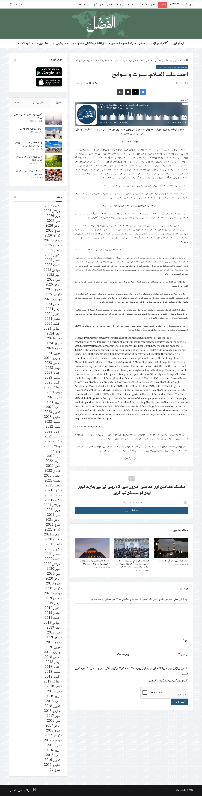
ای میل (183, 654)
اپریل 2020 (52, 579)
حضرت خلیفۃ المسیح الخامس (128, 43)
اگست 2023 (52, 382)
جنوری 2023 (52, 417)
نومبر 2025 (53, 250)
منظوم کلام (26, 43)
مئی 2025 (53, 280)
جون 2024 (53, 333)
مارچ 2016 (53, 755)
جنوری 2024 (52, 358)
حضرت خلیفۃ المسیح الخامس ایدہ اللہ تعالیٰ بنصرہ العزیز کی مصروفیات (115, 4)
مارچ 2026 (53, 231)
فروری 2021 (52, 530)
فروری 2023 (52, 412)
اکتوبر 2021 (52, 490)
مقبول (58, 103)
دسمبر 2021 (52, 481)
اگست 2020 (52, 559)
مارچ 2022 (53, 466)
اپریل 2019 (52, 637)
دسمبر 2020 (52, 539)
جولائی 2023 (52, 387)
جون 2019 (53, 628)
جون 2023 (53, 392)
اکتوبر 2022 (52, 431)
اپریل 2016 (52, 750)
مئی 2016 (53, 745)
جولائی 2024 (52, 329)
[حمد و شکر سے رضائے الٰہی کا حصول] (171, 548)
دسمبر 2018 (52, 657)
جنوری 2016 (52, 765)
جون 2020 (53, 569)
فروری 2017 (52, 735)
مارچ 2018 (53, 701)
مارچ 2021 (53, 525)
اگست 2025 (52, 265)
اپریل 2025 (52, 284)
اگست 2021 (52, 500)
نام (185, 640)
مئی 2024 (53, 338)
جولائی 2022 (52, 446)
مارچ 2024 (53, 348)
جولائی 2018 (52, 681)
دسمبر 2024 (52, 304)
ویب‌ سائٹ (123, 654)
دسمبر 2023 (52, 363)
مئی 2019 (53, 632)
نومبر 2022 (53, 427)
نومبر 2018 (53, 662)
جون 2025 (53, 275)
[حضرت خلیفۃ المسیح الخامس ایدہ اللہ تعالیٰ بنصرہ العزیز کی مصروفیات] (92, 548)
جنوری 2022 (52, 476)
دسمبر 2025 (52, 245)
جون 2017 (53, 716)
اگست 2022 (52, 441)
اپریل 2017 (52, 726)
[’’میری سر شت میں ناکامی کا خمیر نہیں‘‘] (53, 119)
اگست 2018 (52, 677)
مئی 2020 (53, 574)
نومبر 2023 (53, 368)
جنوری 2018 (52, 711)
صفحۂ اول (179, 60)
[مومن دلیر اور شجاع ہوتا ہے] (53, 133)
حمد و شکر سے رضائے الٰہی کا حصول (173, 561)
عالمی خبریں (62, 43)
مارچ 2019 (53, 642)
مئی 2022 (53, 456)
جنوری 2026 (52, 240)
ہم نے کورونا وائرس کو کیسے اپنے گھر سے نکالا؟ (29, 158)
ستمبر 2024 (52, 319)
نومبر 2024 (53, 309)
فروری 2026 (52, 235)
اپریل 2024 (52, 343)
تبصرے (18, 103)
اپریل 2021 (52, 520)
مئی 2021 (53, 515)
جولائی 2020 (52, 564)
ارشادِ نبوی (178, 43)
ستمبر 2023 (52, 378)
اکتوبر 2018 (52, 667)
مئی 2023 (53, 397)
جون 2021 (53, 510)
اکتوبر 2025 (52, 255)
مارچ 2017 (53, 730)
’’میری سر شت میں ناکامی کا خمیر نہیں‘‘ (28, 116)
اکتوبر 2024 (52, 314)
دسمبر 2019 (52, 598)
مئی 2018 (53, 691)
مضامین (43, 43)
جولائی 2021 (52, 505)
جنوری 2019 (52, 652)
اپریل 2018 (52, 696)
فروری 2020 (52, 588)
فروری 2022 (52, 471)
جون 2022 (53, 451)
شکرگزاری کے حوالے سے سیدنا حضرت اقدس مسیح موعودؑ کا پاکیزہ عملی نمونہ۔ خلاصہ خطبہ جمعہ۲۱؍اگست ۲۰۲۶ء (132, 564)
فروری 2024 (52, 353)
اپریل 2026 (52, 226)
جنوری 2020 (52, 593)
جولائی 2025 (52, 270)
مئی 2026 (53, 221)
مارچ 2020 (53, 583)
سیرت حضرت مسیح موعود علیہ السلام (137, 60)
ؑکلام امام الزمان (158, 43)
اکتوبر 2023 (52, 373)
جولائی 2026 (52, 211)
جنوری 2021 (52, 534)
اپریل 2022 (52, 461)
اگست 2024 (52, 324)
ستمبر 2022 (52, 436)
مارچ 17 (55, 770)
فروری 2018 (52, 706)
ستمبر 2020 (52, 554)
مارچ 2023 (53, 407)
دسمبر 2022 (52, 422)
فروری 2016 (52, 760)
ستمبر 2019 (52, 613)
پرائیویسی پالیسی (19, 790)
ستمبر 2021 (52, 495)
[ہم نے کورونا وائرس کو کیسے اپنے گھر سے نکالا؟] (53, 161)
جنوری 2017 (52, 740)
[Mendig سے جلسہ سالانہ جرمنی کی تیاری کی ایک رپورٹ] (53, 147)
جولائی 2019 (52, 623)
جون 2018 (53, 686)
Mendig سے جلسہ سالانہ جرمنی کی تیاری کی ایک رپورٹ (28, 144)
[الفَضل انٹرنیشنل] (101, 23)
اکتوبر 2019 (52, 608)
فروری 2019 (52, 647)
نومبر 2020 (53, 544)
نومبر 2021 (53, 485)
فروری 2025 (52, 294)
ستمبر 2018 (52, 672)
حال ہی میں (38, 103)
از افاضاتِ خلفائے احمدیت (90, 43)
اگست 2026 (52, 206)
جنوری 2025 (52, 299)
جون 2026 (53, 216)
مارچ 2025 (53, 289)
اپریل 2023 (52, 402)
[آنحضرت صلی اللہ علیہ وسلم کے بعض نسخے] (53, 175)
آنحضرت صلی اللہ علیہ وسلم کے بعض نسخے (29, 172)
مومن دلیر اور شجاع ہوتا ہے (31, 129)
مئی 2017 (53, 721)
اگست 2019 (52, 618)
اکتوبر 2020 (52, 549)
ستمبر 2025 (52, 260)
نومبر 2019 (53, 603)
